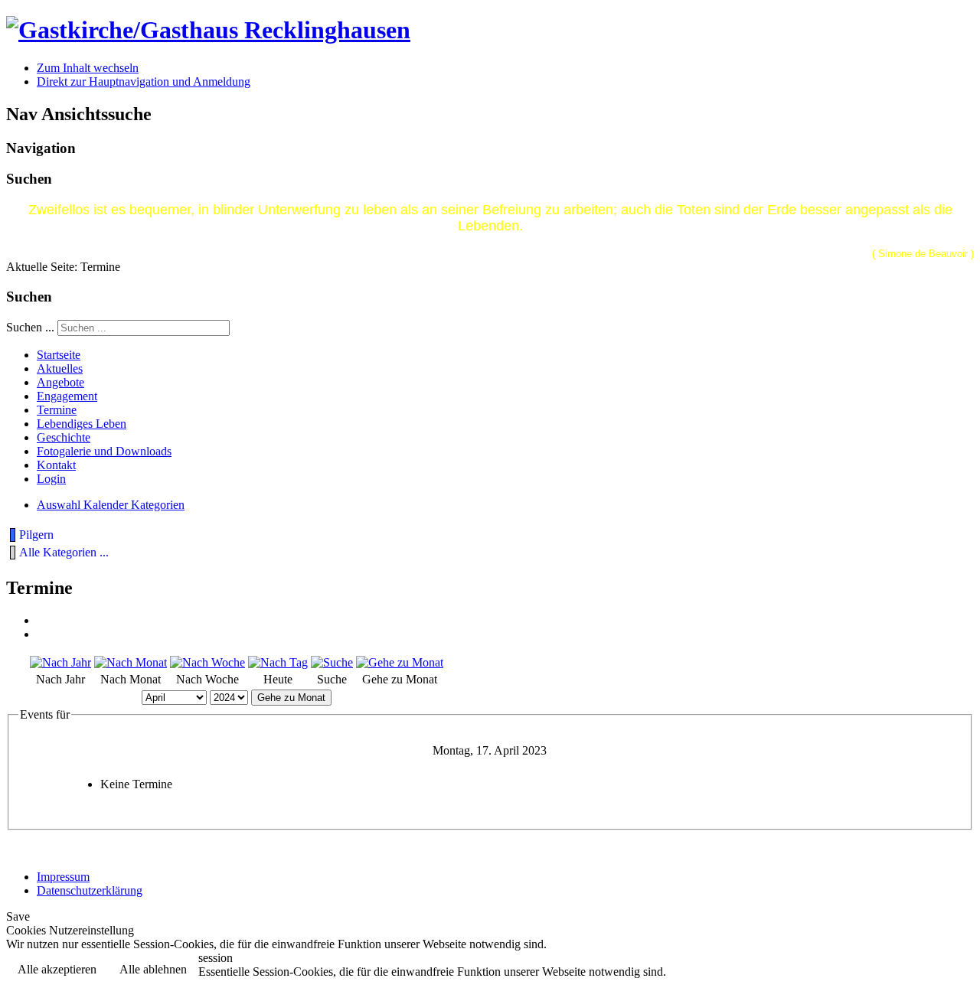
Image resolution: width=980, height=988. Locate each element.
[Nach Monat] (130, 662)
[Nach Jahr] (60, 662)
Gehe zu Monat (291, 697)
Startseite (58, 354)
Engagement (67, 396)
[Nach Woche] (207, 662)
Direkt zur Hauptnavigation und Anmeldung (143, 81)
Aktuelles (60, 368)
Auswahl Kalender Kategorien (111, 504)
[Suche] (332, 662)
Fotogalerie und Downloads (104, 451)
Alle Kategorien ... (64, 552)
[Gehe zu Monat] (399, 662)
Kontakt (56, 464)
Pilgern (36, 534)
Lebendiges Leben (81, 423)
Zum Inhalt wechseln (88, 67)
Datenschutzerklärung (89, 890)
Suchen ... (30, 327)
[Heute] (278, 662)
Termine (57, 409)
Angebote (60, 382)
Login (51, 478)
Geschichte (63, 437)
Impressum (63, 876)
